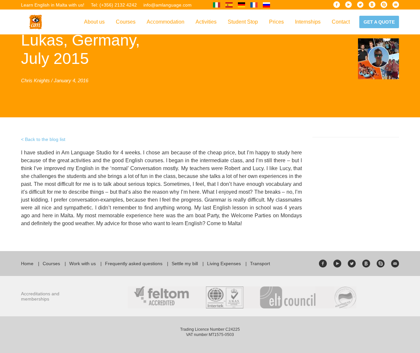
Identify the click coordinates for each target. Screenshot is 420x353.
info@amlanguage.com (167, 5)
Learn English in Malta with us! (52, 5)
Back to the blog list (45, 139)
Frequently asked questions (133, 263)
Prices (276, 22)
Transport (260, 263)
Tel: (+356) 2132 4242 (114, 5)
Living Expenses (224, 263)
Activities (206, 22)
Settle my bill (185, 263)
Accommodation (165, 22)
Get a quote (379, 22)
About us (94, 22)
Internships (308, 22)
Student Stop (243, 22)
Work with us (82, 263)
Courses (126, 22)
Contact (341, 22)
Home (27, 263)
